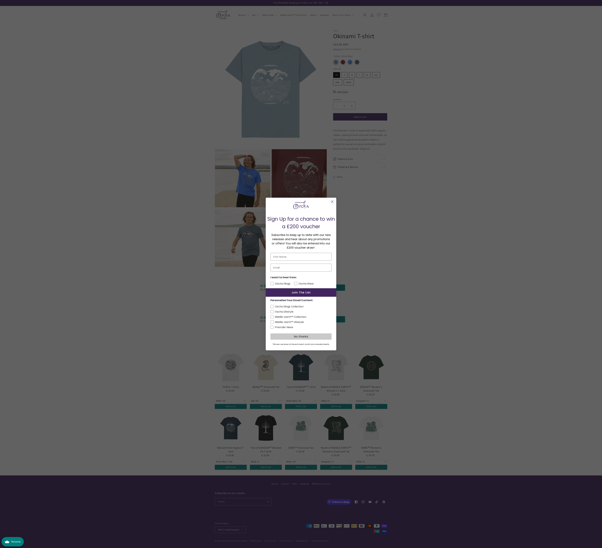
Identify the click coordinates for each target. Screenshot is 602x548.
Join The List (301, 292)
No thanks (301, 336)
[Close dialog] (332, 201)
